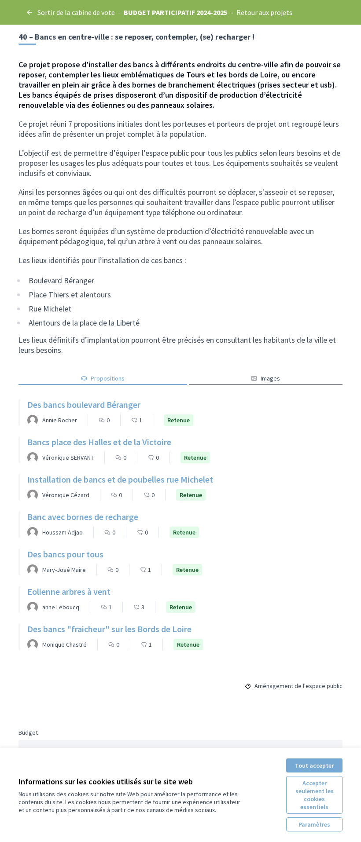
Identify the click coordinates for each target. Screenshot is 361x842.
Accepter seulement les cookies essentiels (314, 795)
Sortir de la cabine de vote (76, 12)
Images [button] (270, 378)
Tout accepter (314, 765)
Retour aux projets (264, 12)
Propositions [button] (108, 378)
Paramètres (314, 824)
